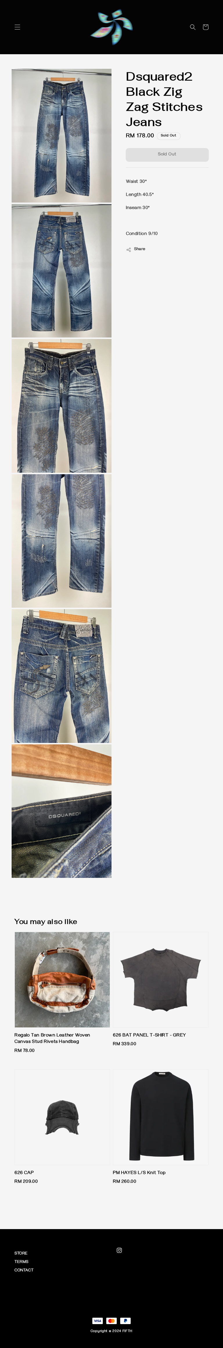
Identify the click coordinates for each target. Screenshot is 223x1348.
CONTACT (24, 1270)
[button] (17, 27)
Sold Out (167, 154)
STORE (21, 1254)
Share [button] (139, 249)
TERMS (21, 1262)
